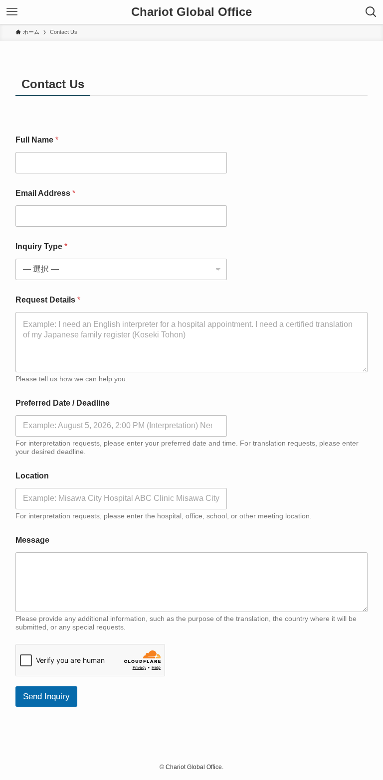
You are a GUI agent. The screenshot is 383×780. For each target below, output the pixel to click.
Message (32, 540)
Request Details (47, 300)
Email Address (45, 193)
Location (32, 475)
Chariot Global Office (191, 12)
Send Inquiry (46, 696)
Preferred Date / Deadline (62, 403)
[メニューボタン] (12, 12)
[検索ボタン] (371, 12)
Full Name (36, 140)
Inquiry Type (41, 246)
